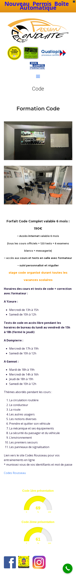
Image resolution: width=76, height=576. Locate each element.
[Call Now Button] (67, 568)
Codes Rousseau (15, 473)
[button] (38, 76)
